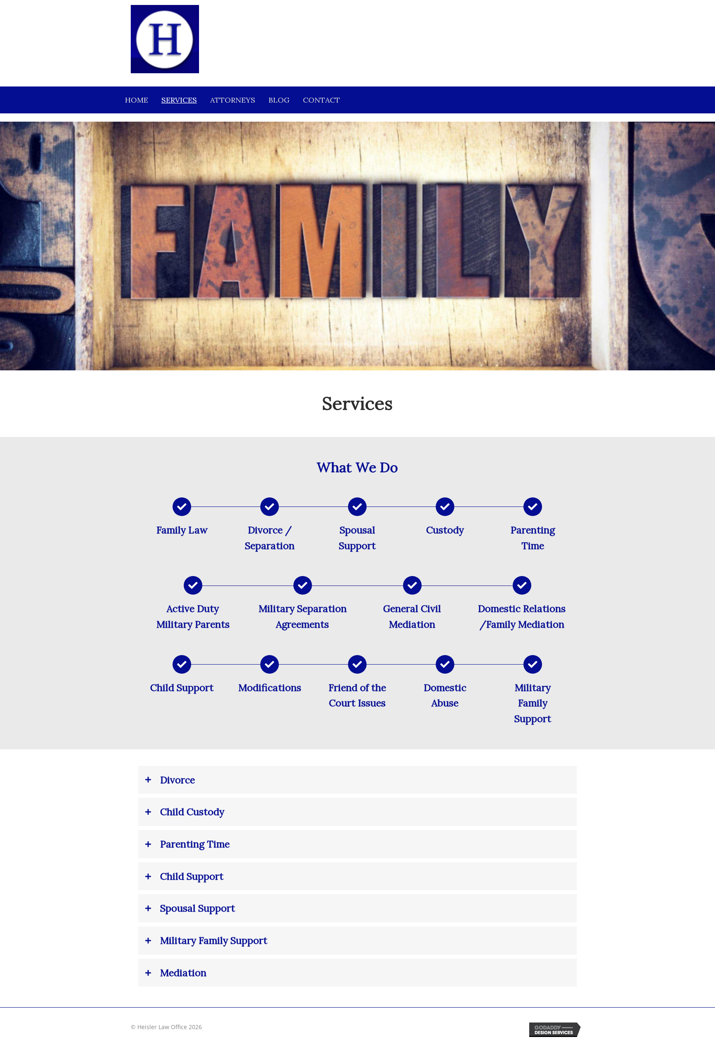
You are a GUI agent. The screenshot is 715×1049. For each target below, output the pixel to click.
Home (136, 100)
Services (179, 100)
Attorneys (232, 100)
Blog (279, 100)
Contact (321, 100)
